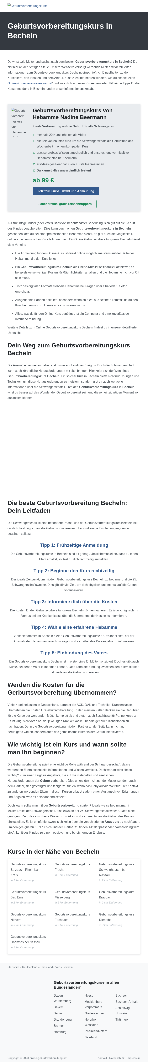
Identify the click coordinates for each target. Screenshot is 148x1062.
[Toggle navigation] (136, 5)
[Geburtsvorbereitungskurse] (28, 6)
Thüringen (122, 1019)
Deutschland (29, 967)
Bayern (59, 1007)
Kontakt (102, 1057)
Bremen (59, 1025)
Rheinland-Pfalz (50, 967)
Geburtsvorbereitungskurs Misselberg (72, 894)
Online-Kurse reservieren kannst (30, 83)
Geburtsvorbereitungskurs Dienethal (116, 917)
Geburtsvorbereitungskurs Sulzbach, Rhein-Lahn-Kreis (28, 870)
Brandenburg (63, 1019)
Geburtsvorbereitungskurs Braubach (116, 894)
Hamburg (60, 1032)
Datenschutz (116, 1057)
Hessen (90, 995)
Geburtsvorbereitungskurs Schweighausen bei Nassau (116, 870)
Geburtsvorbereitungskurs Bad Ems (28, 894)
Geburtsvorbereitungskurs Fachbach (72, 917)
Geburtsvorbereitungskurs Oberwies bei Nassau (28, 939)
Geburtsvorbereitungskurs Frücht (72, 867)
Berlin (58, 1013)
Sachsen (121, 995)
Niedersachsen (95, 1013)
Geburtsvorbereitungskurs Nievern (28, 917)
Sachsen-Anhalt (126, 1001)
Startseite (13, 967)
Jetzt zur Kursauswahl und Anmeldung (66, 191)
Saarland (91, 1037)
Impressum (133, 1057)
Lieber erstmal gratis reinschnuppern (65, 204)
